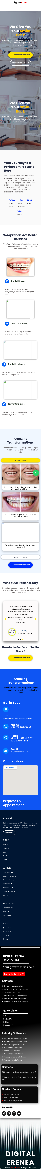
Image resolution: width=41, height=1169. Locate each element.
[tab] (20, 460)
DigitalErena (15, 1168)
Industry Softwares (14, 1033)
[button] (20, 8)
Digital (20, 2)
